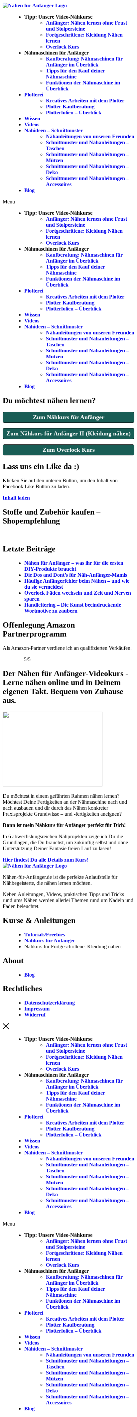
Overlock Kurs (62, 47)
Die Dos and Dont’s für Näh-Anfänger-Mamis (75, 575)
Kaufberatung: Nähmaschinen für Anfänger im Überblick (84, 61)
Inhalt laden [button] (16, 498)
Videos (31, 124)
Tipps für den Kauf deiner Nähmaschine (75, 73)
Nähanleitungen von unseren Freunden (90, 136)
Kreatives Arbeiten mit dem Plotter (85, 100)
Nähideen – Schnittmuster (53, 130)
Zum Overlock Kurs (69, 449)
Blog (29, 190)
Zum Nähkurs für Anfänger (68, 417)
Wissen (32, 118)
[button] (68, 202)
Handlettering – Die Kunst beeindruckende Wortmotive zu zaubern (72, 608)
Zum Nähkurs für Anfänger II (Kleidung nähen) (68, 433)
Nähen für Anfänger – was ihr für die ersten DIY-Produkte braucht (73, 566)
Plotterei (33, 94)
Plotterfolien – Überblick (73, 112)
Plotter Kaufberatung (70, 106)
